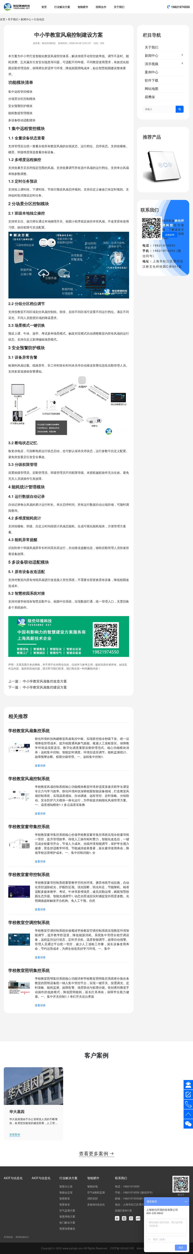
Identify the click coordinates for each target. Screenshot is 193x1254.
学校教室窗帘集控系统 (29, 826)
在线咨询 (169, 234)
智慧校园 (105, 68)
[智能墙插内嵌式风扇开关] (163, 165)
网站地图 (151, 88)
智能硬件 (83, 7)
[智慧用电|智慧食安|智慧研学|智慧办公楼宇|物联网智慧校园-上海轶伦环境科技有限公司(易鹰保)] (16, 7)
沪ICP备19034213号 (122, 1248)
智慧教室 (64, 1198)
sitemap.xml (144, 1248)
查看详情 (40, 765)
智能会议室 (66, 1192)
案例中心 (151, 71)
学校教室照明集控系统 (29, 970)
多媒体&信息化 (96, 1204)
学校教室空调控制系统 (29, 922)
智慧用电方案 (67, 1216)
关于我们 (119, 7)
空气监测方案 (67, 1210)
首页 (44, 7)
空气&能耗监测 (96, 1192)
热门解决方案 (67, 1222)
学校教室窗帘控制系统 (29, 874)
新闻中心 (26, 19)
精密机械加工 (22, 1236)
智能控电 (92, 1186)
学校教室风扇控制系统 (29, 778)
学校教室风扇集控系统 (29, 730)
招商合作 (101, 7)
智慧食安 (64, 1204)
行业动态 (39, 19)
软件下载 (151, 80)
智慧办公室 (66, 1186)
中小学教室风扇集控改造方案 (45, 681)
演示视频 (151, 63)
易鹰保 (150, 96)
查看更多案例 (96, 1153)
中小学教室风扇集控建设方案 (45, 687)
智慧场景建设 (67, 1228)
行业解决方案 (62, 7)
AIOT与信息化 (13, 1178)
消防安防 (92, 1198)
